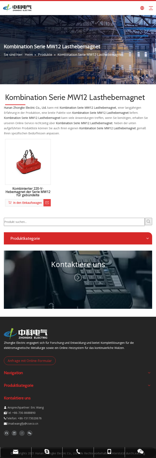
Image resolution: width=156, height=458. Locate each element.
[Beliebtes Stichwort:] (148, 221)
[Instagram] (21, 433)
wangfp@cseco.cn (26, 423)
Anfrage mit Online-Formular (30, 360)
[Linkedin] (14, 433)
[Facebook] (6, 433)
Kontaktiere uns (78, 264)
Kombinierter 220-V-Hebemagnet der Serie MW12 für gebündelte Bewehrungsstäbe (27, 192)
